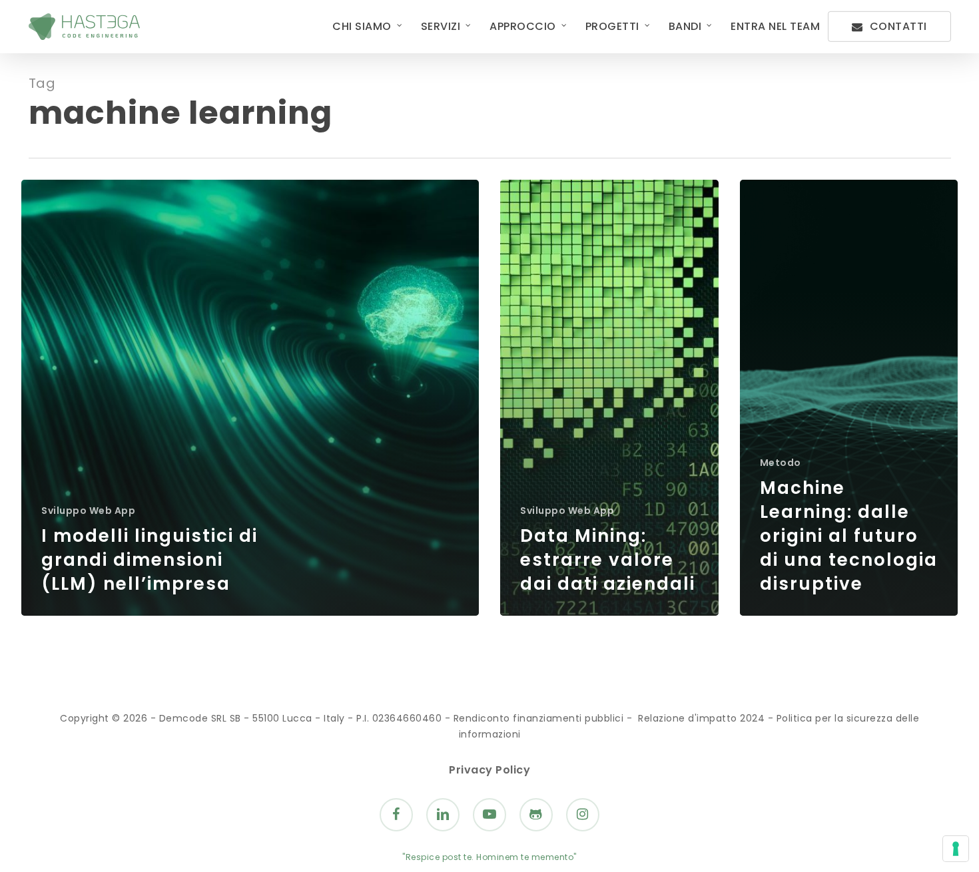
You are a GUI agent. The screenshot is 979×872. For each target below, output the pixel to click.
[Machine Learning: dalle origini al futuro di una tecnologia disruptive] (849, 398)
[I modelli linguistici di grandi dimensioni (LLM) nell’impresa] (250, 398)
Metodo (780, 463)
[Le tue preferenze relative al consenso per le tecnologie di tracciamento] (955, 848)
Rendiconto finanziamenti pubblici (539, 718)
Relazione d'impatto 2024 (701, 718)
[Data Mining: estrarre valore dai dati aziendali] (609, 398)
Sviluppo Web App (88, 511)
